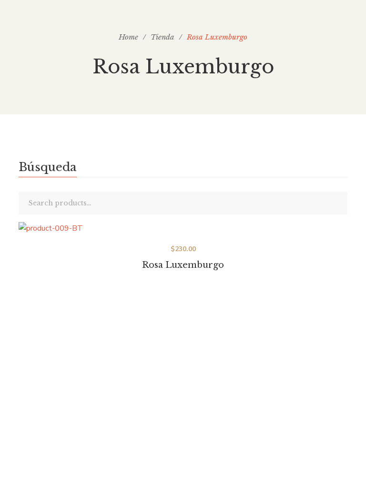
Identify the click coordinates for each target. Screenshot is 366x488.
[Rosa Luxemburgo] (183, 228)
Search (337, 203)
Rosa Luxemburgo (183, 265)
